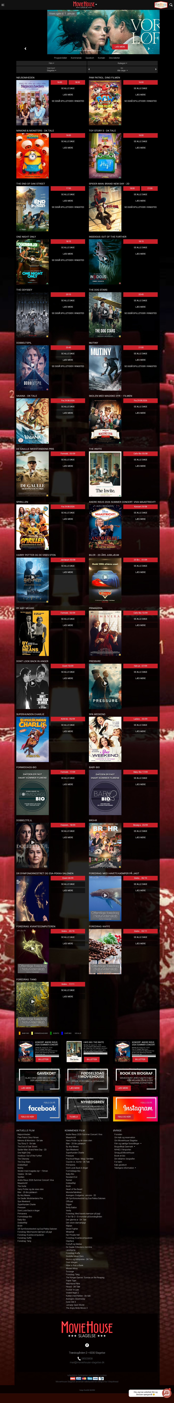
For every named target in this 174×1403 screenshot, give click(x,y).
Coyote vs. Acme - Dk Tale (78, 1162)
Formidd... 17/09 (68, 772)
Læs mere (68, 95)
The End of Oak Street (27, 1146)
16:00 (59, 82)
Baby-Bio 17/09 (140, 772)
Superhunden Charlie (27, 1204)
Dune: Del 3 (71, 1302)
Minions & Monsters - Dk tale (30, 1140)
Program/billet (60, 58)
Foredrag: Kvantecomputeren (31, 1235)
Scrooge (70, 1271)
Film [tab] (51, 63)
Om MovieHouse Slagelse (125, 1140)
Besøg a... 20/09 (140, 825)
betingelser (83, 1375)
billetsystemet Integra (94, 1381)
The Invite (22, 1186)
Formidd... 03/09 (68, 453)
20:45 (141, 294)
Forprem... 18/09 (68, 825)
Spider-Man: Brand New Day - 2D (32, 1149)
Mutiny (20, 1168)
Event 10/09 (67, 666)
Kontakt (101, 58)
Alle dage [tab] (121, 69)
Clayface (70, 1241)
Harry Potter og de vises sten (31, 1189)
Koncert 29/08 (140, 506)
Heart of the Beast (74, 1189)
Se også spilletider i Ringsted (68, 101)
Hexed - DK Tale (73, 1286)
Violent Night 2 (72, 1293)
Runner (69, 1180)
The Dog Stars (24, 1162)
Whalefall (70, 1232)
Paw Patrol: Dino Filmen (28, 1137)
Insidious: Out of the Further (30, 1156)
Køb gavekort (120, 1165)
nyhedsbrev (72, 1375)
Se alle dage (68, 88)
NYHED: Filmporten (122, 1149)
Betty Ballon (71, 1207)
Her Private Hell (72, 1235)
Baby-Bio (22, 1219)
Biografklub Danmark (123, 1146)
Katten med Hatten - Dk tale (78, 1296)
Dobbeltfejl (22, 1223)
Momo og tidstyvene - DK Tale (79, 1259)
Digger (69, 1204)
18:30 (77, 82)
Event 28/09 (67, 878)
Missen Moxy (72, 1268)
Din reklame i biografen (124, 1159)
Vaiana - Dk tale (24, 1174)
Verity (68, 1210)
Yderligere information (124, 1168)
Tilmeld (73, 1117)
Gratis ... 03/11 (140, 931)
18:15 (68, 241)
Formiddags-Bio (25, 1216)
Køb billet (88, 47)
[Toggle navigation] (171, 5)
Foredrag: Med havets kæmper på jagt (35, 1232)
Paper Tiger (71, 1280)
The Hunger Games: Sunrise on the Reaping (85, 1277)
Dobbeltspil (23, 1165)
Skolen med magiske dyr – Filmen (33, 1171)
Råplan (69, 1226)
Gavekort (90, 58)
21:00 (150, 188)
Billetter (43, 1059)
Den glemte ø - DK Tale (76, 1219)
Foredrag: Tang (24, 1241)
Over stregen (71, 1262)
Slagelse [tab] (51, 69)
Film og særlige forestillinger (127, 1143)
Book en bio (119, 1156)
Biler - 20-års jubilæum (27, 1192)
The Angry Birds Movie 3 (77, 1308)
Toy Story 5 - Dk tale (27, 1143)
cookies (103, 1375)
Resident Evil (71, 1177)
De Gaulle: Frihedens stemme (79, 1247)
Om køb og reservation (124, 1137)
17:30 (68, 188)
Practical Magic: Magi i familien (79, 1159)
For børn (118, 1162)
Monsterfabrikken (74, 1192)
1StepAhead (112, 1381)
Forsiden (118, 1134)
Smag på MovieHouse (124, 1152)
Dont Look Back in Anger (29, 1210)
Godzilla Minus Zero (75, 1256)
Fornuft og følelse (74, 1244)
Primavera (22, 1213)
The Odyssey (23, 1159)
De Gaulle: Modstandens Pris (30, 1198)
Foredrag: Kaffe (25, 1238)
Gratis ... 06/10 (140, 878)
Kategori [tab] (121, 63)
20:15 (68, 294)
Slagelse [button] (86, 3)
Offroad (69, 1201)
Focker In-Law (72, 1290)
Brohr (20, 1226)
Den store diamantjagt (76, 1223)
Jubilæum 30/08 (68, 560)
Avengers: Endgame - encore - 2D (81, 1195)
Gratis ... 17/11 (68, 984)
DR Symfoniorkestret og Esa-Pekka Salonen (37, 1229)
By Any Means (24, 1195)
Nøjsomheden (24, 1134)
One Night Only (24, 1152)
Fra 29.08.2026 (68, 400)
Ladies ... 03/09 (140, 719)
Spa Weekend (24, 1201)
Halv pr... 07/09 (140, 666)
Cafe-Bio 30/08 (141, 453)
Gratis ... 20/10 (68, 931)
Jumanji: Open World (75, 1305)
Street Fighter (72, 1229)
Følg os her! (27, 1117)
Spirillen (21, 1177)
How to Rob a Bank (74, 1265)
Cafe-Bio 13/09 (141, 613)
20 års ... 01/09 (140, 560)
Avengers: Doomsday (75, 1299)
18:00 (132, 188)
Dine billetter (114, 58)
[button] (25, 48)
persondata (94, 1375)
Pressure (21, 1207)
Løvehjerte (70, 1250)
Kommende (76, 58)
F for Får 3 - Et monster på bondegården (84, 1216)
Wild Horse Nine (73, 1283)
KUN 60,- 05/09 (68, 719)
